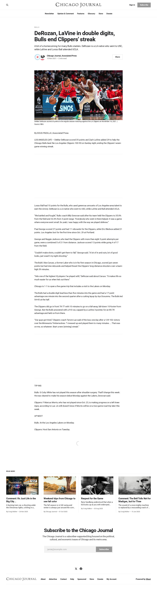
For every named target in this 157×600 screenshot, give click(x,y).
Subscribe (144, 5)
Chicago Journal (54, 56)
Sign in (132, 5)
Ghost (148, 579)
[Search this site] (7, 5)
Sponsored (81, 579)
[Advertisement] (78, 175)
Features (80, 14)
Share (117, 57)
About (43, 579)
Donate (109, 14)
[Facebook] (81, 568)
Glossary (91, 14)
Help (72, 579)
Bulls (36, 27)
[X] (76, 568)
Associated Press (69, 56)
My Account (111, 579)
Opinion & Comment (65, 14)
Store (101, 14)
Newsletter (49, 14)
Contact (63, 579)
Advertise (53, 579)
